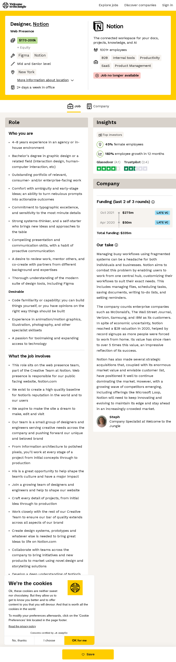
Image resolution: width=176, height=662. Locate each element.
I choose (49, 640)
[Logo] (14, 5)
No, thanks (19, 640)
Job (77, 106)
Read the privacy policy (22, 626)
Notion (41, 24)
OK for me (79, 640)
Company (101, 106)
